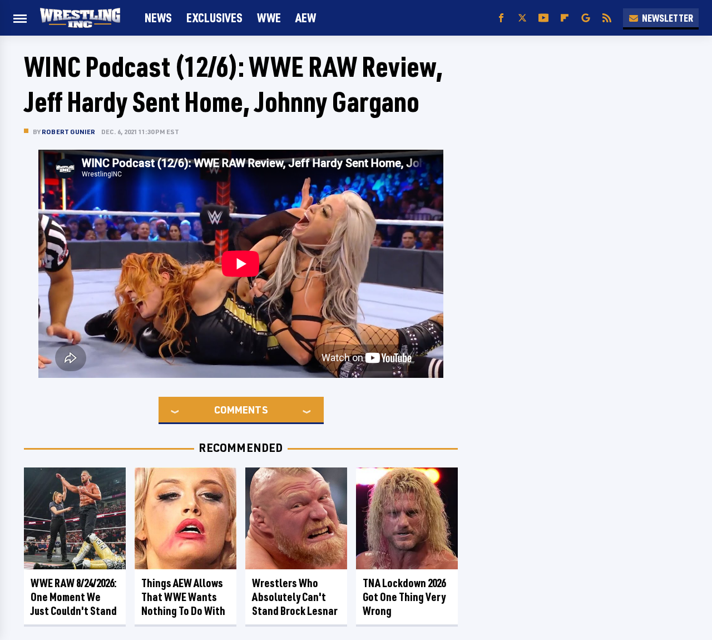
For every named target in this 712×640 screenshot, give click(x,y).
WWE (269, 17)
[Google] (586, 18)
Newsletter (667, 18)
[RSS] (607, 18)
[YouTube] (543, 18)
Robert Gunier (69, 131)
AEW (305, 17)
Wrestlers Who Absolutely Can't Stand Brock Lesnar (295, 597)
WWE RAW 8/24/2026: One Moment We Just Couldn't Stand (74, 597)
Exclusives (214, 17)
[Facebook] (501, 18)
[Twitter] (522, 18)
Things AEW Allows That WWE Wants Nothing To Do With (183, 597)
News (158, 17)
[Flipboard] (565, 18)
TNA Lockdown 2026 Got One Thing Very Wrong (404, 597)
